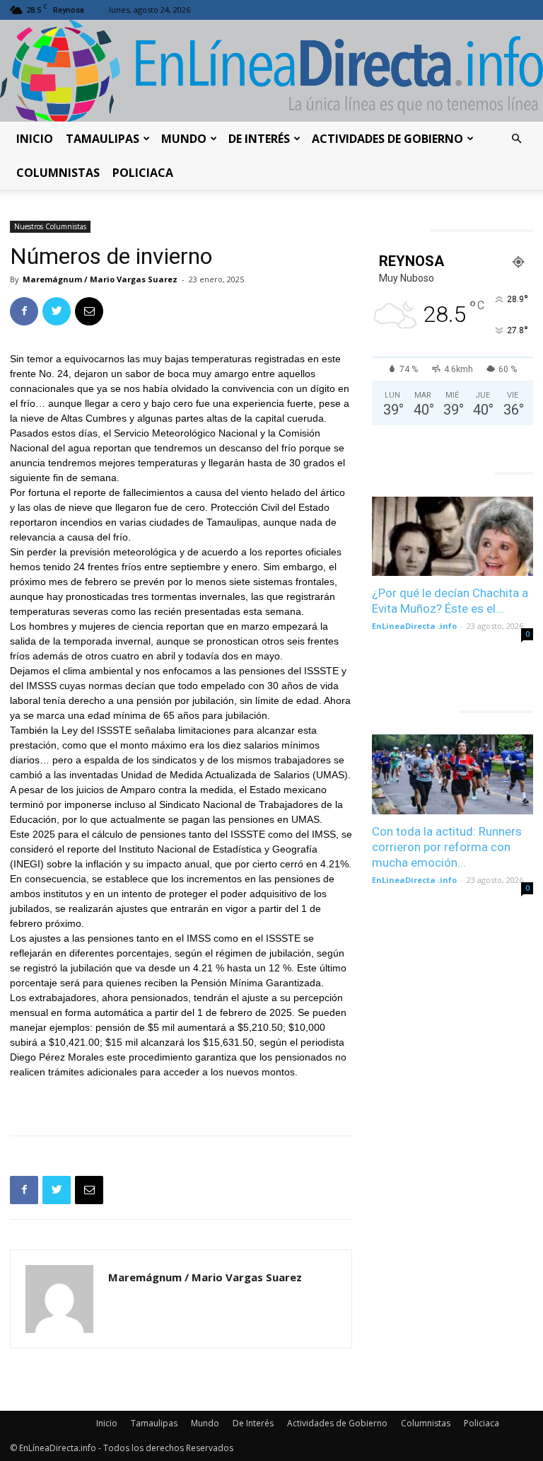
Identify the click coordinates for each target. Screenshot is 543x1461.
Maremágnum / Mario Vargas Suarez (100, 279)
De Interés (259, 138)
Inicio (34, 138)
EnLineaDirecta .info (414, 625)
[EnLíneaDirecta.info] (271, 71)
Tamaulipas (102, 138)
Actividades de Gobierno (387, 138)
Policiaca (142, 172)
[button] (516, 139)
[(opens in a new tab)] (452, 537)
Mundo (183, 138)
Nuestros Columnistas (50, 226)
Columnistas (58, 172)
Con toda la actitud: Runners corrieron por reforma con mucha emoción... (447, 847)
